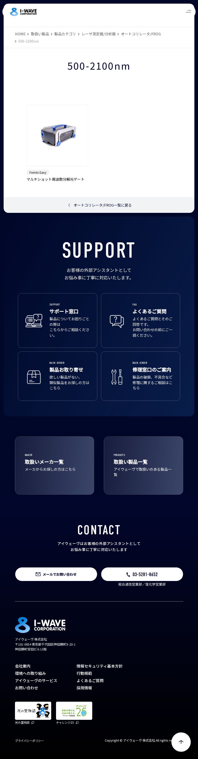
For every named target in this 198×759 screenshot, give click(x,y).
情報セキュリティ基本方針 (100, 666)
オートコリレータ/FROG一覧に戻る (99, 205)
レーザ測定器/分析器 (99, 33)
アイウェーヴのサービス (36, 680)
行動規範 (84, 673)
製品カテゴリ (65, 33)
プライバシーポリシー (29, 740)
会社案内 (22, 666)
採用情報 (84, 688)
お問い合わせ (26, 688)
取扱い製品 (40, 33)
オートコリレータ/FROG (141, 33)
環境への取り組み (30, 673)
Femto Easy (37, 172)
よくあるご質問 (90, 680)
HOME (20, 33)
